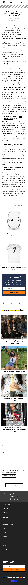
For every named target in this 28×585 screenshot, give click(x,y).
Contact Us (6, 517)
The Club (6, 545)
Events (5, 549)
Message (4, 459)
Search (5, 508)
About (5, 536)
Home (5, 528)
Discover (6, 541)
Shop (5, 532)
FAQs (5, 512)
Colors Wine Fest (8, 554)
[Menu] (25, 2)
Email (3, 452)
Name (3, 446)
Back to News (15, 485)
